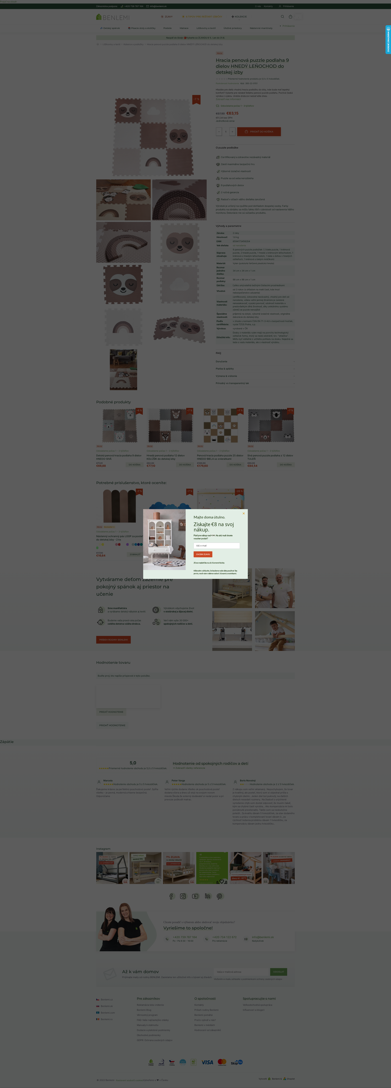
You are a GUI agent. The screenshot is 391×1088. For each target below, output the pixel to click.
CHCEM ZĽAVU (203, 554)
